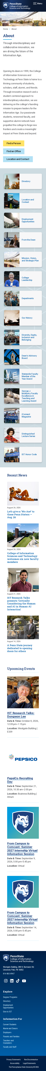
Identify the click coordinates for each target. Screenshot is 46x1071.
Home (5, 29)
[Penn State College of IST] (18, 5)
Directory (6, 1001)
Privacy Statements (14, 1060)
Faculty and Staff (9, 1047)
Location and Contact (18, 159)
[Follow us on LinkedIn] (12, 982)
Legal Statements (29, 1063)
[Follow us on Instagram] (6, 982)
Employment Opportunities (8, 1006)
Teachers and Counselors (8, 1041)
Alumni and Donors (10, 1028)
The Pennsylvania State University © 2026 (24, 1067)
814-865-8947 (8, 973)
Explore (7, 991)
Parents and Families (11, 1036)
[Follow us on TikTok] (18, 982)
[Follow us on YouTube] (24, 982)
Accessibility (14, 1063)
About (14, 29)
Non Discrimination (31, 1060)
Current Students (9, 1024)
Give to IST (7, 1011)
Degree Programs (10, 997)
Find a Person (14, 143)
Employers (7, 1032)
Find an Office (14, 151)
